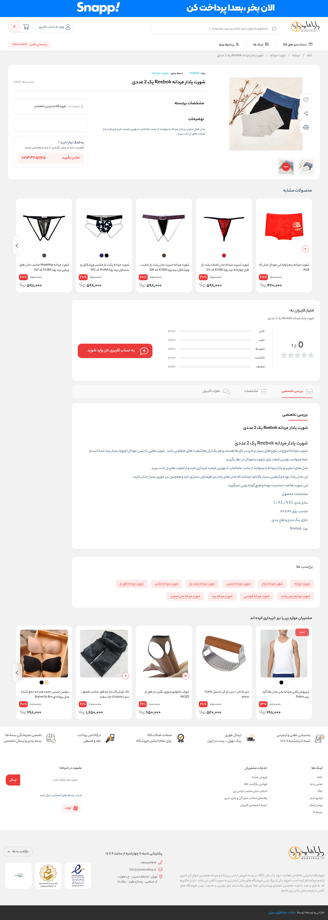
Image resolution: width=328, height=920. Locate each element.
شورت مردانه (276, 55)
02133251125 (33, 158)
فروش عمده (259, 777)
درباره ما (317, 812)
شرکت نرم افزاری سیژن (281, 912)
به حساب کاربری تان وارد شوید (111, 350)
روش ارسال (315, 805)
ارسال (13, 780)
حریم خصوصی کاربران (253, 805)
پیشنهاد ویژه (227, 44)
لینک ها (258, 44)
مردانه (294, 55)
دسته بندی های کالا (295, 44)
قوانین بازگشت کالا (255, 784)
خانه (307, 55)
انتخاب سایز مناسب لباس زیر (250, 791)
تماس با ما (316, 784)
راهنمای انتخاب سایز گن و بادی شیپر (246, 798)
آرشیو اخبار (316, 798)
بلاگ (319, 791)
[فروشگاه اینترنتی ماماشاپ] (305, 26)
